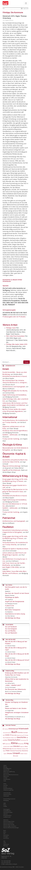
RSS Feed (5, 846)
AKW (4, 803)
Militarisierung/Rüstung (9, 771)
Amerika (6, 729)
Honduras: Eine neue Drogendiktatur (14, 431)
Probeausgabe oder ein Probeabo (14, 317)
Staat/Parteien (6, 779)
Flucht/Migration (7, 768)
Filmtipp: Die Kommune (13, 12)
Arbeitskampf (13, 729)
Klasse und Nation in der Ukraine (15, 708)
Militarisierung (7, 748)
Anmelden (21, 867)
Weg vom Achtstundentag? (11, 466)
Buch (14, 732)
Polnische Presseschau (16, 750)
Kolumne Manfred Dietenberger (11, 827)
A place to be (9, 605)
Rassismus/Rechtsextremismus (10, 774)
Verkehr (22, 753)
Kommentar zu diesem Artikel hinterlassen (12, 280)
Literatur (16, 746)
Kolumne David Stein (8, 823)
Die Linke (14, 735)
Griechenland (23, 740)
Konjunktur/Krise (7, 815)
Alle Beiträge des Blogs (12, 618)
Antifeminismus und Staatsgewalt (13, 387)
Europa (26, 735)
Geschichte (21, 737)
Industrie (5, 814)
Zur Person (6, 838)
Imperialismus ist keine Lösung (15, 614)
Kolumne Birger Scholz (8, 821)
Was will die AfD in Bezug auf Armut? (17, 660)
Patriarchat (6, 773)
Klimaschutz (21, 743)
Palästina (19, 748)
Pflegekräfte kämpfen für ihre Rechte (14, 391)
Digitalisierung (20, 735)
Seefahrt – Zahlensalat (9, 435)
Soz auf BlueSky (10, 631)
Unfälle (5, 806)
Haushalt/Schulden (7, 812)
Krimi (4, 832)
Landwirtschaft (6, 746)
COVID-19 (8, 735)
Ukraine (9, 753)
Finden (26, 362)
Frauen (12, 737)
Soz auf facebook (11, 627)
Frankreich (7, 737)
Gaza (15, 737)
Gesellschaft (6, 770)
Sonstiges (5, 836)
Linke (11, 746)
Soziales (5, 777)
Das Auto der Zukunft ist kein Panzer (17, 593)
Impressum (6, 844)
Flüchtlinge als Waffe (12, 597)
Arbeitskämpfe (7, 793)
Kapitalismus (8, 743)
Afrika (4, 783)
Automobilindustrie (7, 732)
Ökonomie (14, 748)
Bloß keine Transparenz (12, 610)
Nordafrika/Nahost (7, 788)
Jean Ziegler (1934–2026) (10, 567)
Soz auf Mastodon (11, 633)
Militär (26, 746)
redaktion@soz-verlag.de (11, 864)
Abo (4, 841)
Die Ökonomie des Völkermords (15, 689)
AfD (3, 729)
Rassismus (25, 750)
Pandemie (24, 748)
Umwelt (16, 753)
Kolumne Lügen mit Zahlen (9, 826)
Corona (20, 732)
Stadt (4, 781)
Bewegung (6, 800)
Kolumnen (5, 820)
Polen (8, 751)
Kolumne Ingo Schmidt (8, 824)
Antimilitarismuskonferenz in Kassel (14, 376)
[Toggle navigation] (26, 3)
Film (4, 8)
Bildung (5, 767)
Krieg (26, 743)
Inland (4, 765)
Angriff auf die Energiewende (14, 601)
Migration (22, 746)
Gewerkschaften (14, 740)
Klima (14, 743)
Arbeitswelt (24, 728)
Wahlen (25, 753)
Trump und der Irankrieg (10, 439)
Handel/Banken (7, 811)
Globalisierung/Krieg (8, 790)
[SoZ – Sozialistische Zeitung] (8, 3)
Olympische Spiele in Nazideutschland (15, 549)
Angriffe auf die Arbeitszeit (11, 470)
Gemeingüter (6, 809)
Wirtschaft (15, 756)
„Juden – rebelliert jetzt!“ (13, 685)
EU (24, 735)
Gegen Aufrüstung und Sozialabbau (14, 395)
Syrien (5, 753)
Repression (6, 776)
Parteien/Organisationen (9, 799)
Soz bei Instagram (11, 629)
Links (4, 842)
